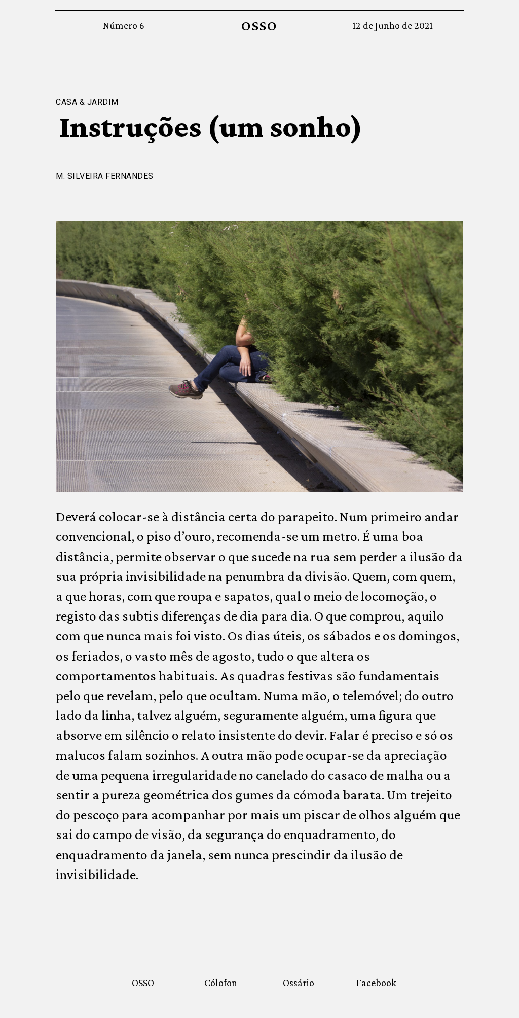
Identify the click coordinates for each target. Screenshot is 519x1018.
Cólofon (220, 982)
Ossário (298, 982)
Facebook (376, 982)
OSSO (259, 25)
